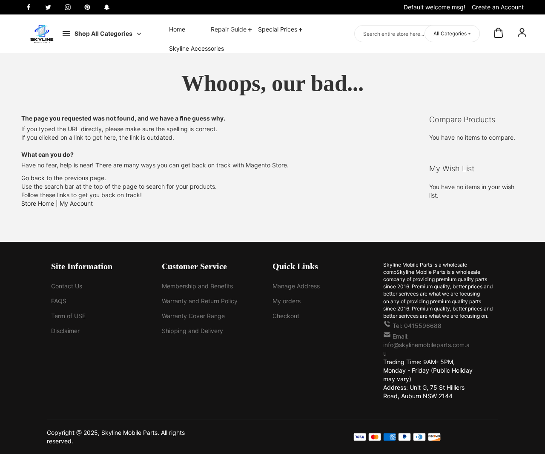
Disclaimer (65, 330)
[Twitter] (48, 7)
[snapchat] (107, 7)
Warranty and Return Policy (200, 301)
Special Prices (278, 29)
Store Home (37, 203)
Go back (33, 177)
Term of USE (68, 315)
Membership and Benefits (197, 286)
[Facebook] (28, 7)
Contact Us (66, 286)
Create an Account (498, 7)
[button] (522, 33)
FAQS (58, 301)
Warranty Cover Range (193, 315)
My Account (76, 203)
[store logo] (42, 33)
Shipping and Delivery (192, 330)
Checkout (285, 315)
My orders (286, 301)
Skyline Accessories (196, 48)
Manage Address (296, 286)
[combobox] (417, 33)
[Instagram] (67, 7)
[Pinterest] (87, 7)
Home (177, 29)
